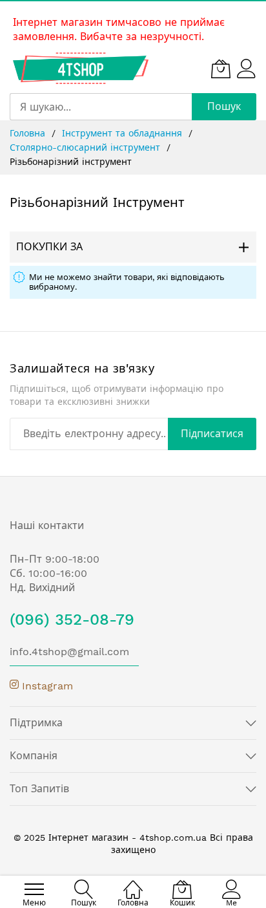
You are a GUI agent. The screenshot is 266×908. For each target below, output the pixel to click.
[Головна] (133, 882)
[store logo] (81, 68)
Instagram (46, 686)
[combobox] (101, 106)
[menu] (34, 889)
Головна (29, 133)
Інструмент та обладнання (123, 133)
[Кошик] (220, 68)
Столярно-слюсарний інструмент (86, 147)
